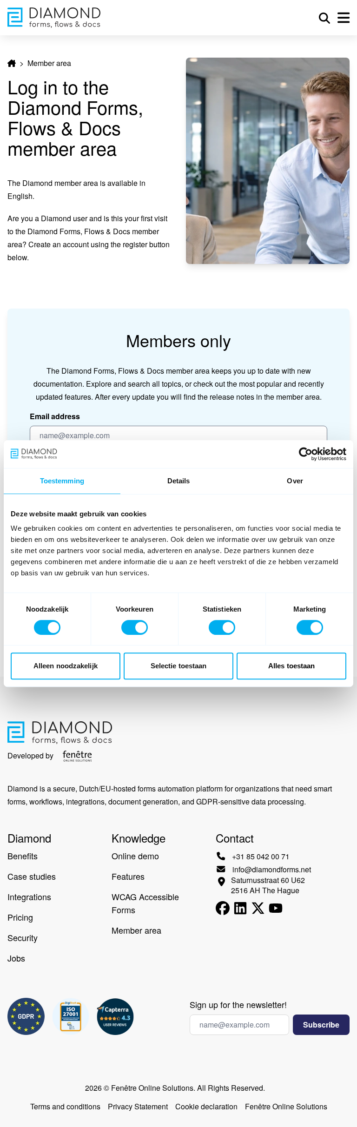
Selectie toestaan (179, 666)
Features (128, 876)
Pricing (20, 917)
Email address (55, 416)
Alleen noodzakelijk (65, 666)
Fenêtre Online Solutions (286, 1106)
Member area (136, 930)
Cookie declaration (206, 1106)
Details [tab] (178, 481)
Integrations (29, 896)
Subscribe (321, 1024)
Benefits (22, 856)
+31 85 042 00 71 (261, 856)
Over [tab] (295, 481)
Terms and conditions (65, 1106)
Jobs (16, 958)
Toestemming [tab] (62, 481)
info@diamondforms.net (271, 869)
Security (22, 937)
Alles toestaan (291, 666)
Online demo (135, 856)
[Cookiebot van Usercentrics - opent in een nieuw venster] (305, 454)
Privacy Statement (138, 1106)
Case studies (31, 876)
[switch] (134, 627)
